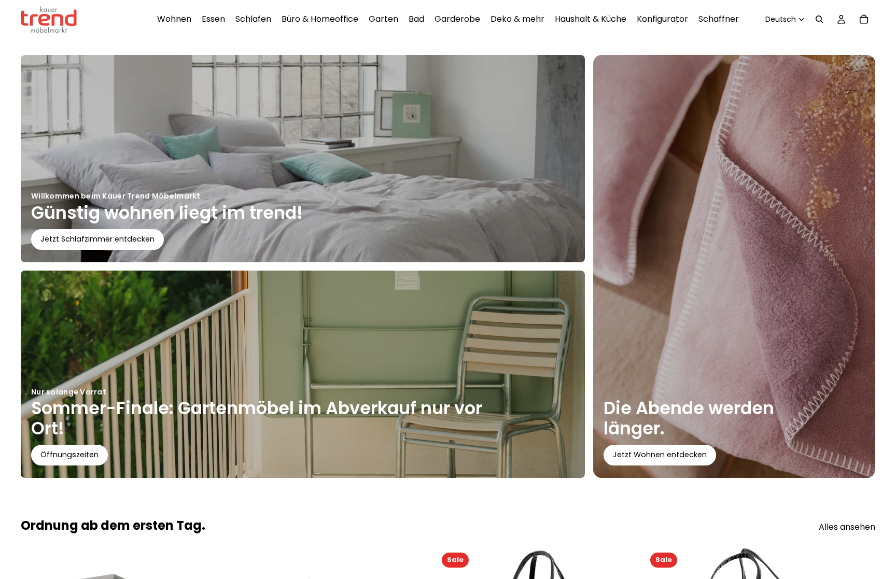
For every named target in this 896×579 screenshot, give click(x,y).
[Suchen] (819, 19)
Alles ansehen (847, 527)
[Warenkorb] (863, 19)
